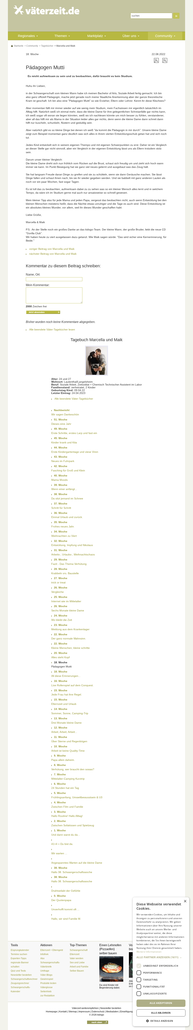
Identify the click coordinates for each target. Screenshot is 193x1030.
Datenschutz (98, 1011)
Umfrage (44, 970)
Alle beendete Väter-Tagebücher (73, 398)
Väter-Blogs (46, 975)
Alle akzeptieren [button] (161, 1003)
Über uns (129, 36)
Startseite (18, 46)
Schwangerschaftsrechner (24, 979)
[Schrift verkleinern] (164, 60)
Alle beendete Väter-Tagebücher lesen (52, 329)
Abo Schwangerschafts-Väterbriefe (50, 962)
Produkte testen (48, 983)
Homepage (51, 1011)
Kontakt (63, 1011)
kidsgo (100, 1014)
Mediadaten (112, 1011)
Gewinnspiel (46, 979)
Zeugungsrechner (20, 983)
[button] (160, 957)
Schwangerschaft (78, 950)
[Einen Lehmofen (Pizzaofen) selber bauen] (111, 969)
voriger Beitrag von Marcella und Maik (51, 248)
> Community (31, 46)
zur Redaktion (47, 995)
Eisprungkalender (20, 950)
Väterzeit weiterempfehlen (85, 1008)
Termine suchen (19, 954)
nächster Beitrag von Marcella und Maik (53, 253)
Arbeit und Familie (79, 966)
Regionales (26, 36)
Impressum (84, 1011)
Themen (60, 36)
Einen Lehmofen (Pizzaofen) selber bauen (110, 949)
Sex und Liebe (77, 962)
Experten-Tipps (18, 958)
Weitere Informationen (148, 951)
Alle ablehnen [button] (161, 1012)
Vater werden (76, 958)
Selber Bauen (77, 970)
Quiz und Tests (18, 970)
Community (163, 36)
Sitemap (72, 1011)
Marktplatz (95, 36)
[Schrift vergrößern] (156, 60)
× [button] (185, 901)
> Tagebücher (46, 46)
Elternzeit (74, 954)
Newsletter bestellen (21, 975)
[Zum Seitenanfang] (97, 1022)
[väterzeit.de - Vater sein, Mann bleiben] (46, 10)
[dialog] (161, 961)
